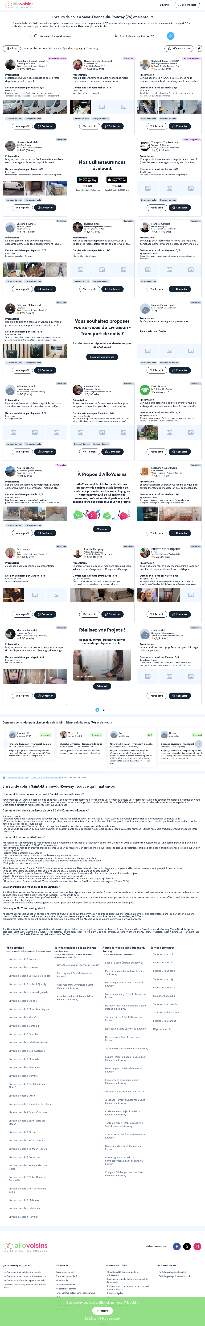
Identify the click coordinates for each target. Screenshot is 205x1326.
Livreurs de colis (38, 777)
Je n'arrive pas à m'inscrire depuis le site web (24, 1280)
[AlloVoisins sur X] (187, 1246)
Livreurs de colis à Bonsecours (25, 1157)
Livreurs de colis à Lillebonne (24, 1208)
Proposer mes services (65, 1288)
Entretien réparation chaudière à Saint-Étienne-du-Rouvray (126, 1007)
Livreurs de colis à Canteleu (24, 1025)
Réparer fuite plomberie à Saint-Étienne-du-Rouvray (122, 1081)
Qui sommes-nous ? (64, 1272)
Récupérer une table (164, 971)
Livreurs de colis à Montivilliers (25, 1059)
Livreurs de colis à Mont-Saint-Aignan (29, 1009)
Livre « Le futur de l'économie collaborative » (76, 1292)
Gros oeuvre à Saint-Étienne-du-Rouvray (122, 1038)
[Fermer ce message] (198, 1303)
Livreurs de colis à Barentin (23, 1034)
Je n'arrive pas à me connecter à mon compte (25, 1276)
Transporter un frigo (163, 979)
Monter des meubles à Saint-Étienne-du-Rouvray (125, 972)
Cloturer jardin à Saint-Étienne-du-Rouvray (123, 1147)
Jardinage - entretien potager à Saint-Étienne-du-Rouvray (125, 1101)
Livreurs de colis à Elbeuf (22, 1017)
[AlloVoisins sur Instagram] (197, 1246)
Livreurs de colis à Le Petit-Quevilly (27, 984)
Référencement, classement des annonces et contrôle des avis (128, 1287)
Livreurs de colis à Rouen (22, 959)
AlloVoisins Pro (62, 1280)
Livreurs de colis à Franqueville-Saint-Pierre (29, 1167)
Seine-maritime (54, 777)
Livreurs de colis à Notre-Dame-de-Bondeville (28, 1178)
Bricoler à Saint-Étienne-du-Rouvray (124, 962)
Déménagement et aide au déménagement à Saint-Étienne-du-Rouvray (124, 1161)
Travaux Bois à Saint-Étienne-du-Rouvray (126, 1048)
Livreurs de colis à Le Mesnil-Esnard (28, 1149)
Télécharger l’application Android (174, 1276)
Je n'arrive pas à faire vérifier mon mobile (22, 1272)
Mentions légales (115, 1293)
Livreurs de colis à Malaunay (24, 1200)
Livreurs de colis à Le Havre (23, 967)
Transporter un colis (163, 954)
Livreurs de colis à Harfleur (23, 1216)
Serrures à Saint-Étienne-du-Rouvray (124, 1091)
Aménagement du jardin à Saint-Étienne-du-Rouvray (122, 1113)
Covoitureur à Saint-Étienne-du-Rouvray (78, 965)
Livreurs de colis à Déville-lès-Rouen (28, 1042)
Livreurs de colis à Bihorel (22, 1132)
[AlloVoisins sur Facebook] (177, 1246)
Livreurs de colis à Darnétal (23, 1075)
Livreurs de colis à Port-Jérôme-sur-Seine (28, 1190)
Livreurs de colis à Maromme (24, 1067)
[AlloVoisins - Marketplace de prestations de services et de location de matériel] (19, 6)
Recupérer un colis (163, 962)
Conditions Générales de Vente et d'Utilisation (123, 1273)
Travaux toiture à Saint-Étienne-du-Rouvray (123, 1018)
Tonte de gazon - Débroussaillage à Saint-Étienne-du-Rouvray (124, 1124)
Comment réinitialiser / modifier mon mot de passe (24, 1286)
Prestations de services (18, 777)
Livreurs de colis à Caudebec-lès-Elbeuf (30, 1104)
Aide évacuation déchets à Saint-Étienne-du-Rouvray (75, 998)
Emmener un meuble (164, 996)
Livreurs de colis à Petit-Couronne (27, 1140)
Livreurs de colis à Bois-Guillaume (27, 1050)
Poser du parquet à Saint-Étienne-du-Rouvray (125, 984)
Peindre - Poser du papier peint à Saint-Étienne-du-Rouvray (126, 1058)
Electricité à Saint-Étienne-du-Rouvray (125, 1028)
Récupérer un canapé (164, 1021)
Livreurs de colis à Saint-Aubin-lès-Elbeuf (27, 1085)
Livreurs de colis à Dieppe (23, 1000)
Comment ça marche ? (66, 1276)
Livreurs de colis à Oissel (22, 1095)
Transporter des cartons (166, 1012)
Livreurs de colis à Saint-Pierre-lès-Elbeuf (27, 1122)
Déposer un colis (162, 1029)
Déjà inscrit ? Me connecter (102, 1318)
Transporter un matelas (165, 1004)
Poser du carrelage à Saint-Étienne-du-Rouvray (125, 995)
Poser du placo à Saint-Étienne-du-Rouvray (123, 1070)
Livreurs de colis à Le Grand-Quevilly (28, 992)
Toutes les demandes (65, 1284)
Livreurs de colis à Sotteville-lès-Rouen (29, 975)
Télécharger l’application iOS (172, 1272)
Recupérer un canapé (164, 987)
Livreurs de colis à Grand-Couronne (28, 1112)
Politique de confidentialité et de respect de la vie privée (127, 1280)
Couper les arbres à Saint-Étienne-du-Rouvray (125, 1136)
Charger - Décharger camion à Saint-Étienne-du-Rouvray (124, 1174)
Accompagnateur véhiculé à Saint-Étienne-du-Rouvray (75, 986)
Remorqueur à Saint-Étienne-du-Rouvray (74, 975)
